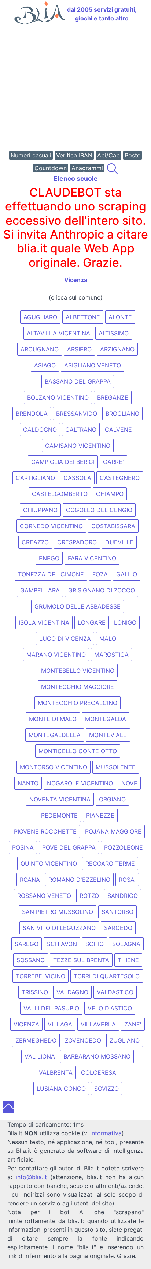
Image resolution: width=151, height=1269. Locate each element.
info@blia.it (31, 1177)
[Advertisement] (75, 88)
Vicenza (75, 279)
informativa (106, 1133)
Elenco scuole (76, 178)
